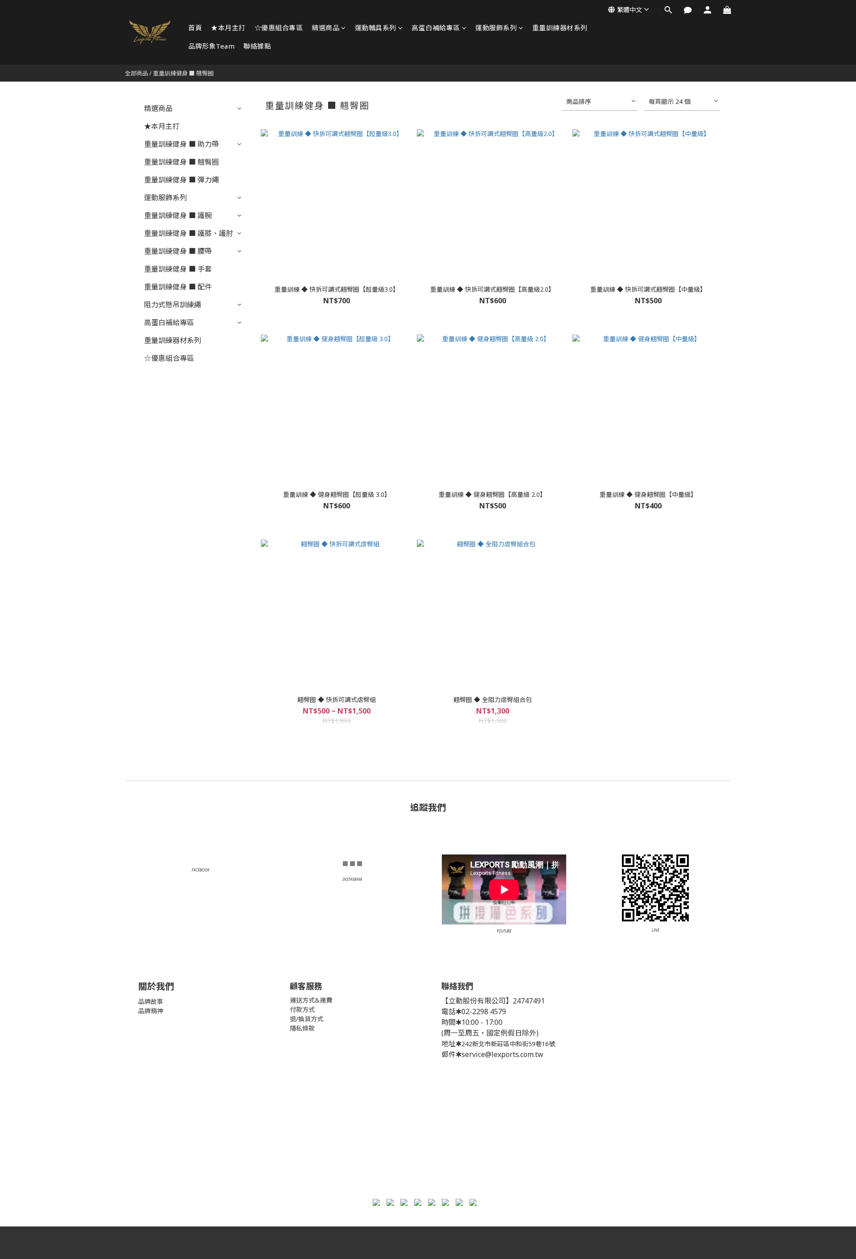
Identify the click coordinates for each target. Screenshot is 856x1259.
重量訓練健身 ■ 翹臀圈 (183, 73)
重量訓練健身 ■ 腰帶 (178, 251)
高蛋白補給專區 (436, 27)
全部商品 (136, 73)
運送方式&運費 (311, 1000)
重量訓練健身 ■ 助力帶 (181, 144)
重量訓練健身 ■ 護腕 (178, 215)
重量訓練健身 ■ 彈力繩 (181, 180)
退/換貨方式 (306, 1019)
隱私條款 (302, 1028)
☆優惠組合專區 (279, 27)
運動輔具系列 (375, 27)
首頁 (195, 27)
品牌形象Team (211, 45)
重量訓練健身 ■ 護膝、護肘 (188, 233)
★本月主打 (228, 27)
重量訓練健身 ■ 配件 (178, 287)
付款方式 (302, 1009)
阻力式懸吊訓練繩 (172, 305)
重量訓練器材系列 (560, 27)
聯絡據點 (257, 45)
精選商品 (325, 27)
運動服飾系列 (496, 27)
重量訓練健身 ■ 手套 (178, 269)
